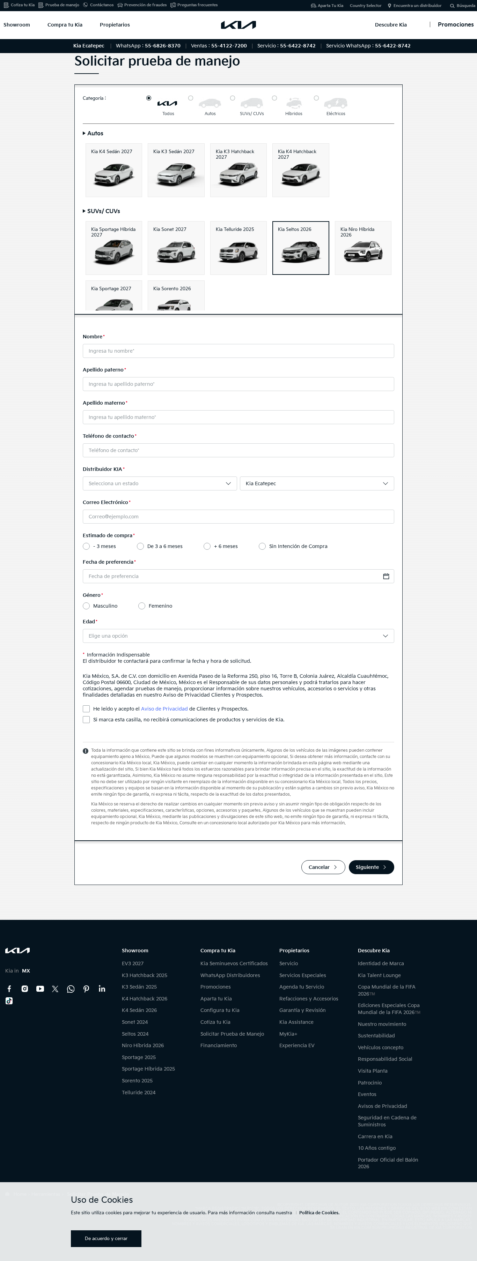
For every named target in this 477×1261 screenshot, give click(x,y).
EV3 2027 (133, 964)
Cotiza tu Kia (23, 5)
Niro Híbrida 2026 (143, 1046)
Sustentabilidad (376, 1036)
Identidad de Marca (381, 964)
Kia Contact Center (71, 989)
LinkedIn (101, 989)
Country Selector (366, 5)
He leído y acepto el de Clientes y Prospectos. (170, 709)
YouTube (40, 989)
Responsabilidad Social (385, 1059)
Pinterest (86, 989)
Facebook (9, 989)
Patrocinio (370, 1083)
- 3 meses (104, 546)
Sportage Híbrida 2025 (148, 1069)
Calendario (386, 576)
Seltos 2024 (135, 1034)
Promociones (215, 987)
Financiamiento (218, 1046)
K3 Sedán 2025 (139, 987)
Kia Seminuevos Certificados (234, 964)
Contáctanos (101, 5)
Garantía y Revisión (302, 1010)
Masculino (105, 606)
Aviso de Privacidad (164, 709)
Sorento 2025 (137, 1081)
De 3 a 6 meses (165, 546)
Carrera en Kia (375, 1137)
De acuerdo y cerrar (106, 1238)
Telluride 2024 (138, 1093)
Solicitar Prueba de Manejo (232, 1034)
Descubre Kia (391, 25)
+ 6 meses (226, 546)
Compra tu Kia (64, 25)
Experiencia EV (297, 1046)
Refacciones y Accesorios (308, 999)
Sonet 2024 (135, 1022)
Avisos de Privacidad (382, 1106)
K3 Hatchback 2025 (144, 975)
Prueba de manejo (62, 5)
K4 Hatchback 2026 (144, 999)
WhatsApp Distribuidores (230, 975)
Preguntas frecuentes (197, 5)
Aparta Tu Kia (330, 5)
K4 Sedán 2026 (139, 1010)
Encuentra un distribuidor (418, 5)
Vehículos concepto (380, 1048)
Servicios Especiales (302, 975)
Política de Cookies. (319, 1213)
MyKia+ (288, 1034)
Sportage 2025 (139, 1057)
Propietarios (115, 25)
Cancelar (319, 867)
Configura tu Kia (220, 1010)
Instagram (25, 989)
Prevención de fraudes (145, 5)
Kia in (17, 971)
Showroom (16, 25)
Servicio (288, 964)
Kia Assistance (296, 1022)
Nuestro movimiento (382, 1024)
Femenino (160, 606)
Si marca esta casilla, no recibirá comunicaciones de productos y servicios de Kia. (188, 720)
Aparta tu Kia (216, 999)
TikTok (9, 1001)
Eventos (367, 1094)
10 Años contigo (377, 1148)
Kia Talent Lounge (379, 975)
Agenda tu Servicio (301, 987)
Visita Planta (373, 1071)
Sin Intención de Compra (298, 546)
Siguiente (367, 867)
